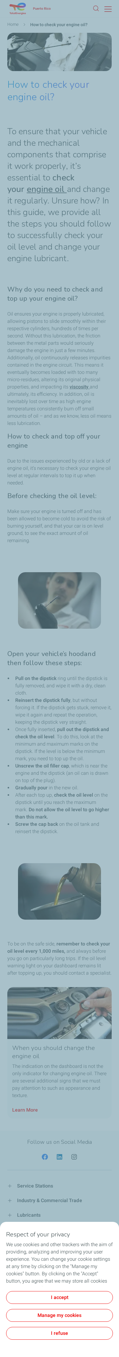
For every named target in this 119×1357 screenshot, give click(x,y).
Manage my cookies (59, 1315)
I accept (59, 1297)
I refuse (59, 1333)
